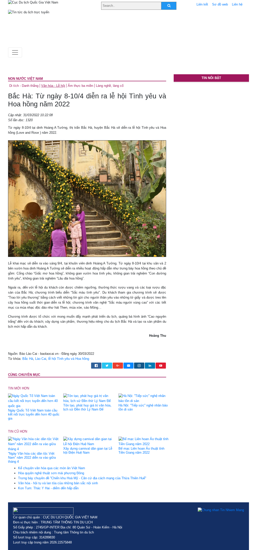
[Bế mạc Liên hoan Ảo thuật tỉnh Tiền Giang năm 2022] (144, 441)
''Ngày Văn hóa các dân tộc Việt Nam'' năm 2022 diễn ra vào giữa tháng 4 (32, 457)
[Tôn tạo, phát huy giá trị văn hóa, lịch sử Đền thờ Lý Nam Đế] (89, 398)
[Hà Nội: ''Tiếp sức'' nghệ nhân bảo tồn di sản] (144, 398)
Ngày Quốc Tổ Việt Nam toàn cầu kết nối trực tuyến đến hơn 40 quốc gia (33, 414)
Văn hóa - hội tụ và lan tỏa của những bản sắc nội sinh (58, 483)
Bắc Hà (27, 359)
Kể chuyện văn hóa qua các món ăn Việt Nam (51, 468)
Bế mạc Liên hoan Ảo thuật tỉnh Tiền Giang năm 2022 (141, 450)
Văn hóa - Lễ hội (53, 86)
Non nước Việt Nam (25, 79)
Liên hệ (237, 4)
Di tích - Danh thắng (23, 86)
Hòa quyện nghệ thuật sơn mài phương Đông (51, 473)
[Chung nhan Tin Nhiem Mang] (221, 509)
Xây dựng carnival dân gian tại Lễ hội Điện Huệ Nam (87, 450)
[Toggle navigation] (15, 52)
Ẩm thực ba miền (80, 86)
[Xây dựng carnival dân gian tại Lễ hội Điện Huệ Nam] (89, 441)
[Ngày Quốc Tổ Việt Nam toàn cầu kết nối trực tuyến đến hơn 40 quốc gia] (33, 401)
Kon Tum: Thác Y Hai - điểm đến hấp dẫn (48, 488)
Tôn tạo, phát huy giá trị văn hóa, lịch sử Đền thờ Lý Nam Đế (87, 407)
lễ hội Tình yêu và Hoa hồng (68, 359)
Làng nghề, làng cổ (109, 86)
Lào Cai (40, 359)
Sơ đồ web (220, 4)
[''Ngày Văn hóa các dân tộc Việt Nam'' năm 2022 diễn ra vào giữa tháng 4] (33, 444)
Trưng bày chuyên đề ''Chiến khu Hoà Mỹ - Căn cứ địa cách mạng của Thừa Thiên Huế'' (82, 478)
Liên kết (202, 4)
